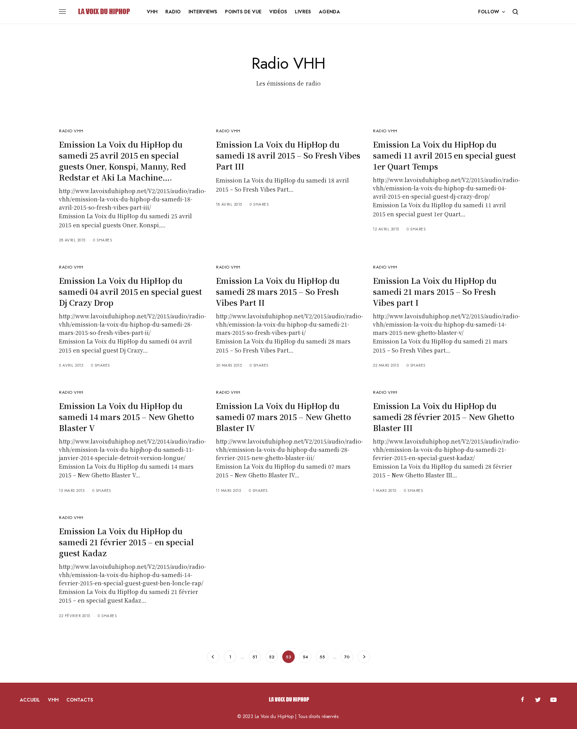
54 (305, 657)
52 (271, 657)
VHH (53, 699)
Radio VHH (71, 131)
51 (254, 657)
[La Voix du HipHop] (103, 12)
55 (322, 657)
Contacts (79, 699)
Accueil (30, 699)
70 (347, 657)
